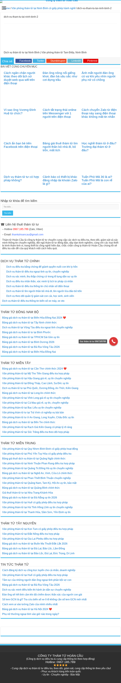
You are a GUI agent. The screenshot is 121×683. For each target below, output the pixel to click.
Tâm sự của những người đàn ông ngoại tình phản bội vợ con (36, 580)
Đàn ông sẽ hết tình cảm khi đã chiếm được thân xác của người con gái (42, 594)
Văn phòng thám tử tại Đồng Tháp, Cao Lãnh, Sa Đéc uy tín (35, 383)
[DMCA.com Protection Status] (60, 630)
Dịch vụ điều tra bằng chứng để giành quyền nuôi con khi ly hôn (42, 266)
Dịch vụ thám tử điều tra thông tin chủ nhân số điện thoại (37, 286)
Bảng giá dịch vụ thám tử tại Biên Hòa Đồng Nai (29, 351)
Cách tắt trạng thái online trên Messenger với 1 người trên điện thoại (59, 113)
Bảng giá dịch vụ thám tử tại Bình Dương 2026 (28, 342)
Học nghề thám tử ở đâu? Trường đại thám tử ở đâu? (99, 147)
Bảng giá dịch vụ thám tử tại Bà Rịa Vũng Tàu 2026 (31, 347)
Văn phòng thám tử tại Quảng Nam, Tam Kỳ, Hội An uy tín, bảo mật (39, 483)
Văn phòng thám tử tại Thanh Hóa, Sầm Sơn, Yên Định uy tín (36, 512)
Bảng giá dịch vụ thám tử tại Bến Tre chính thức (28, 422)
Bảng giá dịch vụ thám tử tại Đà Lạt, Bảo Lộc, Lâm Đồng (33, 548)
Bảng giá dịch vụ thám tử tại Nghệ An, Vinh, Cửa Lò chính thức (37, 473)
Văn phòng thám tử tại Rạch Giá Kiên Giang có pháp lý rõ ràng (37, 427)
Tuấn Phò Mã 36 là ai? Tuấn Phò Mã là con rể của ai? (97, 180)
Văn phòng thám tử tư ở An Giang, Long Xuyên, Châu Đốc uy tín (38, 417)
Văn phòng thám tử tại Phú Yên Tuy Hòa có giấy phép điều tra (36, 453)
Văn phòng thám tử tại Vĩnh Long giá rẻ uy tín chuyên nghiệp (36, 398)
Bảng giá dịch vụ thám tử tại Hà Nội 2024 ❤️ (27, 609)
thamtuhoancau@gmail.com (27, 234)
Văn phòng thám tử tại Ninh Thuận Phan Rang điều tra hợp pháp (38, 463)
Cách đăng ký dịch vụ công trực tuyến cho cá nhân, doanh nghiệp (38, 570)
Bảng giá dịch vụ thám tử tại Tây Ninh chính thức (29, 322)
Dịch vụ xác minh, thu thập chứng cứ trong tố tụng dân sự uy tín (41, 276)
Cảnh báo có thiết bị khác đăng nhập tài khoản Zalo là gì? (60, 180)
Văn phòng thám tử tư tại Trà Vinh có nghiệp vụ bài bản (33, 412)
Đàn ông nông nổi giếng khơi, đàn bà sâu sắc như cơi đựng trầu (60, 76)
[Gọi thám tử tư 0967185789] (113, 341)
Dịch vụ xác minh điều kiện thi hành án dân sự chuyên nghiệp (36, 589)
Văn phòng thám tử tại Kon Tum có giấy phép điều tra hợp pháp (37, 529)
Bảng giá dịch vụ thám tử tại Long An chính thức (29, 393)
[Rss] (60, 678)
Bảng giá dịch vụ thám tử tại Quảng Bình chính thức (31, 487)
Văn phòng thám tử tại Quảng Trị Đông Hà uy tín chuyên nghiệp (37, 468)
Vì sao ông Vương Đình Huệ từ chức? (20, 111)
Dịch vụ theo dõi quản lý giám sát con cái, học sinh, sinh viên (40, 296)
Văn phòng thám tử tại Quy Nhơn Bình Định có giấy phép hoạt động (40, 448)
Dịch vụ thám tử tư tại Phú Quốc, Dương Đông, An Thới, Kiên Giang (40, 388)
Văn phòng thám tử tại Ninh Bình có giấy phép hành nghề (44, 8)
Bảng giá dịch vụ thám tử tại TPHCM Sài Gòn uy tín (31, 337)
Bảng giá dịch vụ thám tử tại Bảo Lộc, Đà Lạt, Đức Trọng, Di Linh (38, 553)
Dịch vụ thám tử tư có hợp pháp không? (21, 178)
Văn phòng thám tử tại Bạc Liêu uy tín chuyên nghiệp (31, 407)
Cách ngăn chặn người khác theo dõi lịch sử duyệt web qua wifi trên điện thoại (19, 78)
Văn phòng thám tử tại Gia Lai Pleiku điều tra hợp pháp (33, 538)
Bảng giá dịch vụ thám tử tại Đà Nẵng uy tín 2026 (29, 497)
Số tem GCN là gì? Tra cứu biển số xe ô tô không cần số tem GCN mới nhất (44, 599)
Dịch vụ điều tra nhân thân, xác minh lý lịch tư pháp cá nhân (39, 281)
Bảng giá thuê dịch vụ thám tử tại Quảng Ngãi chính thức (34, 458)
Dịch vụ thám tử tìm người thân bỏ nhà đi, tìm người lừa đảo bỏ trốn (44, 291)
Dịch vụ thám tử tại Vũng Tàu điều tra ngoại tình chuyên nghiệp (37, 327)
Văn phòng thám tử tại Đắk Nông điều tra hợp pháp (30, 534)
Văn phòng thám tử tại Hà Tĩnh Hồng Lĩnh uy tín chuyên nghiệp (37, 507)
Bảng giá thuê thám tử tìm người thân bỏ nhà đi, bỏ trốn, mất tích (60, 147)
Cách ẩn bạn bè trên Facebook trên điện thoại (20, 145)
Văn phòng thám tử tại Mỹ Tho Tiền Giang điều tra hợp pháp (35, 373)
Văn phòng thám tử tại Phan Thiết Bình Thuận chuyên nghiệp (36, 478)
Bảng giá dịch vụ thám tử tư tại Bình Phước (26, 332)
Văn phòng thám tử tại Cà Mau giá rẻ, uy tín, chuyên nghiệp (35, 402)
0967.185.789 (20, 229)
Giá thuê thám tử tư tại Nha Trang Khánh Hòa (27, 492)
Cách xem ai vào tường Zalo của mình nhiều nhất (30, 604)
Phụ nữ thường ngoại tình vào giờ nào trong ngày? (30, 614)
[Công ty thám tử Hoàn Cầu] (60, 1)
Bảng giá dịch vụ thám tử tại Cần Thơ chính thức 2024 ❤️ (34, 368)
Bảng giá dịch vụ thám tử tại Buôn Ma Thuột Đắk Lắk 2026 (34, 543)
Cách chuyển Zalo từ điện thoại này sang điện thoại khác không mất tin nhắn (99, 113)
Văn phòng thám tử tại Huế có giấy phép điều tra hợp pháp (35, 502)
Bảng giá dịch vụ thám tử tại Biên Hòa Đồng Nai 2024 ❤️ (34, 317)
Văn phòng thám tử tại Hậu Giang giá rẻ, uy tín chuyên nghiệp (36, 378)
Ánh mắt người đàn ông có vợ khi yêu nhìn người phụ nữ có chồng (98, 76)
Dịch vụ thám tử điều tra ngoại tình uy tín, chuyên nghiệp (37, 271)
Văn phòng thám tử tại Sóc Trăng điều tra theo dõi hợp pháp (35, 432)
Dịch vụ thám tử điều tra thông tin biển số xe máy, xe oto (33, 301)
